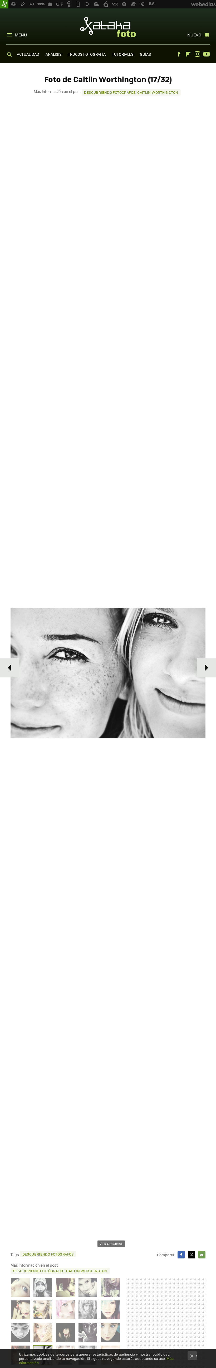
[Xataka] (4, 4)
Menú (21, 35)
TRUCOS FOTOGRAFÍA (87, 54)
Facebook (179, 54)
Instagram (197, 54)
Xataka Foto (108, 27)
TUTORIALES (123, 54)
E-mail (201, 1254)
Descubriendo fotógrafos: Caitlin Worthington (131, 92)
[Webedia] (203, 4)
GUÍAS (145, 54)
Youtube (206, 54)
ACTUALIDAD (28, 54)
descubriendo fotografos (48, 1254)
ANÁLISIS (54, 54)
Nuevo (194, 35)
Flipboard (188, 54)
